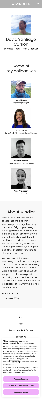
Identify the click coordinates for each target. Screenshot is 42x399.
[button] (38, 4)
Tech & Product (30, 48)
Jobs (21, 323)
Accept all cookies (21, 379)
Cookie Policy (14, 362)
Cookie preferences (20, 392)
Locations (21, 336)
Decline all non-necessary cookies (21, 385)
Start (21, 317)
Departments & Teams (21, 330)
